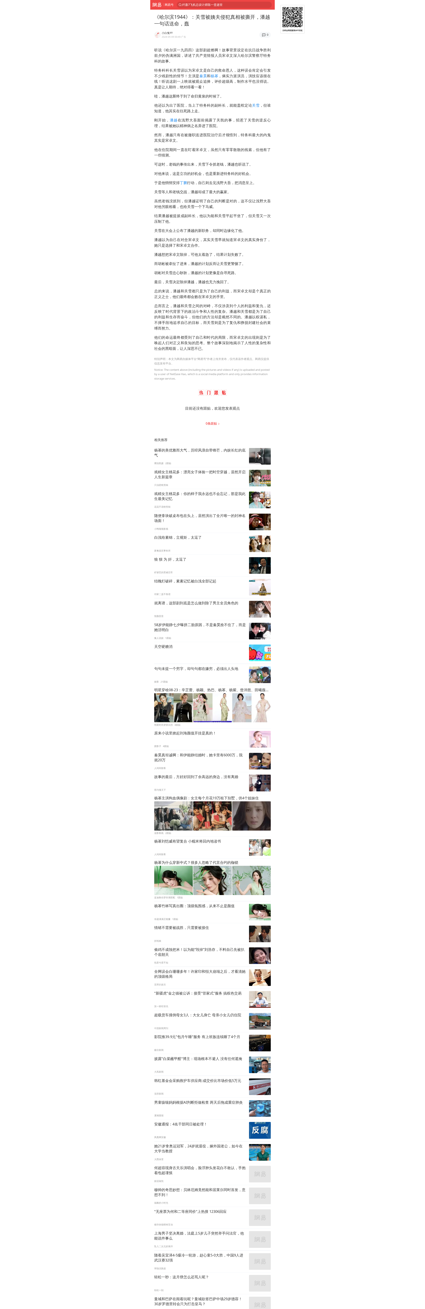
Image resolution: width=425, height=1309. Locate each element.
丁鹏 (183, 182)
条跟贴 (212, 423)
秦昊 (203, 75)
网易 (156, 5)
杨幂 (214, 75)
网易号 (169, 5)
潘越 (174, 120)
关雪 (255, 105)
